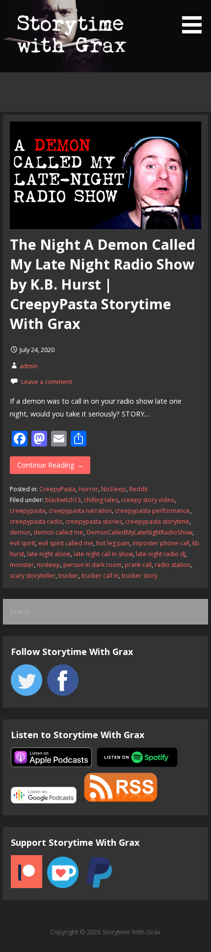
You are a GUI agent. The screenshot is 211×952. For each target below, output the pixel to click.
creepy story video (148, 500)
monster (22, 565)
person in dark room (92, 565)
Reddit (138, 489)
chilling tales (101, 500)
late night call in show (103, 554)
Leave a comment (46, 381)
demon (20, 532)
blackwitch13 (63, 500)
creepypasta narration (80, 510)
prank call (138, 565)
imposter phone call (160, 543)
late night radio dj (160, 554)
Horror (88, 489)
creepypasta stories (93, 521)
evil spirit (22, 543)
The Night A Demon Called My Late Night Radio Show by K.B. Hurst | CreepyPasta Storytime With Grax (102, 284)
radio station (172, 565)
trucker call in (100, 575)
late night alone (49, 554)
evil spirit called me (65, 543)
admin (29, 365)
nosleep (48, 565)
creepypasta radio (36, 521)
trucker (68, 575)
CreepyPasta (57, 489)
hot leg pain (113, 543)
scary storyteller (32, 575)
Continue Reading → (50, 465)
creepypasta (28, 510)
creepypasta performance (152, 510)
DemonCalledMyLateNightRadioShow (139, 532)
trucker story (140, 575)
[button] (195, 18)
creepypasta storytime (157, 521)
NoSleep (113, 489)
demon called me (58, 532)
